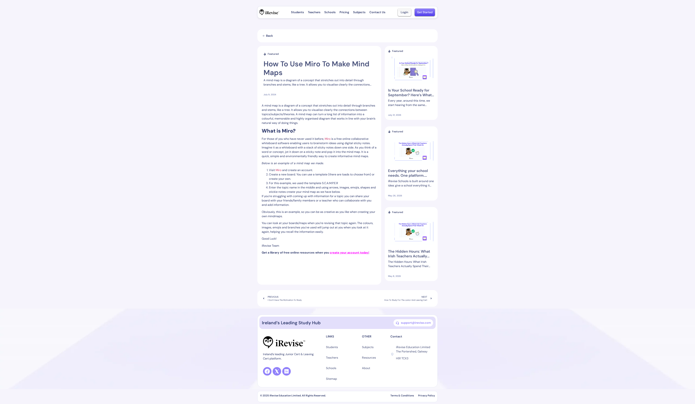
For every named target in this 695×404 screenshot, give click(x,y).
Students (297, 12)
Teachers (314, 12)
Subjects (359, 12)
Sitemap (331, 379)
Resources (369, 358)
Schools (330, 12)
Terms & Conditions (402, 395)
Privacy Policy (426, 395)
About (366, 368)
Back (269, 36)
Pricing (344, 12)
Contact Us (377, 12)
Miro (327, 139)
